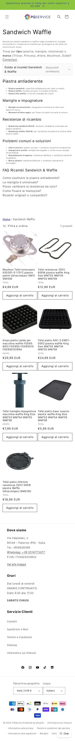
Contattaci (10, 59)
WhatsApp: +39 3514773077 (26, 552)
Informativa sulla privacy (21, 728)
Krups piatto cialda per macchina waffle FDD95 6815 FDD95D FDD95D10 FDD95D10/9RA (18, 345)
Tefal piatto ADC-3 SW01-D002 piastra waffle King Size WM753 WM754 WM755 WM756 (54, 345)
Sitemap (12, 644)
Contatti (12, 621)
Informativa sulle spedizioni (22, 733)
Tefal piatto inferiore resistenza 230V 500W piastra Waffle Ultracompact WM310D (17, 486)
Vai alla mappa (16, 564)
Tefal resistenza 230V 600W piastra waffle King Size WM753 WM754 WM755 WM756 (53, 274)
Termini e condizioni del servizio (53, 728)
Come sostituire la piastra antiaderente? (31, 178)
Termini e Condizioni (19, 637)
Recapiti (44, 733)
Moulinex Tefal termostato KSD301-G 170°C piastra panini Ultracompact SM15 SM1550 (19, 274)
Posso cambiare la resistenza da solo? (30, 186)
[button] (7, 17)
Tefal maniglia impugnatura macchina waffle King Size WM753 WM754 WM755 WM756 (19, 416)
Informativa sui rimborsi (21, 652)
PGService (17, 723)
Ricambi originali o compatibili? (25, 195)
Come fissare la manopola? (22, 191)
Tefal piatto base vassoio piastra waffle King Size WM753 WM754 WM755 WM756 (53, 416)
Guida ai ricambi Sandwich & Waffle (32, 69)
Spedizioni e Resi (17, 629)
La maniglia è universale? (20, 182)
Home (6, 219)
